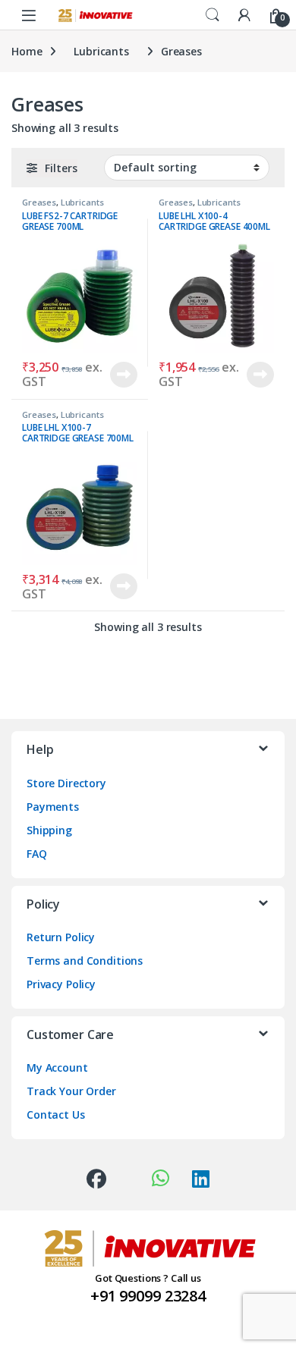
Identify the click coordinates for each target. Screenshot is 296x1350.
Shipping (49, 830)
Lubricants (101, 51)
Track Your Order (71, 1091)
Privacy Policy (61, 984)
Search (212, 15)
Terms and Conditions (85, 960)
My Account (57, 1067)
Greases (39, 202)
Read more (123, 375)
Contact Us (56, 1114)
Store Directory (66, 783)
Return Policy (61, 937)
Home (26, 51)
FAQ (37, 853)
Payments (53, 806)
